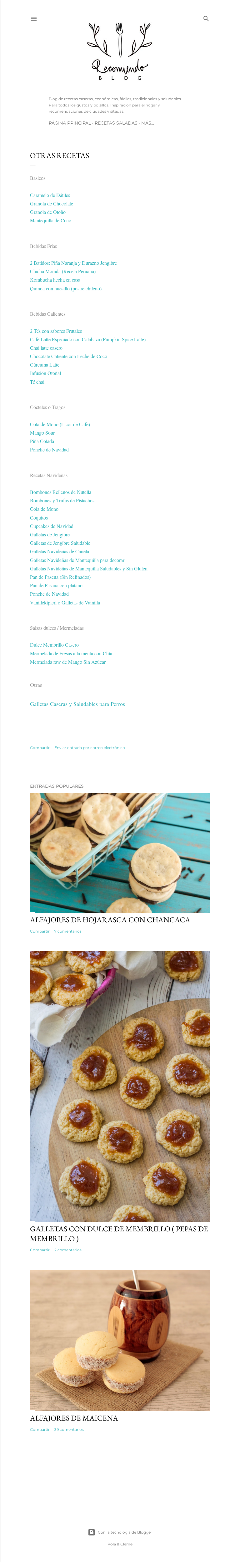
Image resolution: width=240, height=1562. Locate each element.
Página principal (70, 123)
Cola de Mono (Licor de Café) (60, 424)
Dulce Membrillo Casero (54, 644)
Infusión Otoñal (45, 373)
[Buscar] (206, 17)
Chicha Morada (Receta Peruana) (63, 271)
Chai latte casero (46, 347)
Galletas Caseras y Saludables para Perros (77, 703)
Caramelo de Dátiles (50, 195)
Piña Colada (42, 441)
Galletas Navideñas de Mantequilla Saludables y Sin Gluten (89, 568)
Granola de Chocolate (51, 203)
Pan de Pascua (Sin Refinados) (60, 577)
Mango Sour (42, 432)
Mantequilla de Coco (50, 220)
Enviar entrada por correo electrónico (89, 747)
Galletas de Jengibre (50, 534)
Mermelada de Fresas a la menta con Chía (71, 653)
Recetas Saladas (116, 123)
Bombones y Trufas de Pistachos (62, 500)
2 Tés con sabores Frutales (56, 331)
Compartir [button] (40, 747)
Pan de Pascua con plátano (56, 585)
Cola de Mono (44, 508)
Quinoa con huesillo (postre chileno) (66, 288)
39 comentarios (69, 1429)
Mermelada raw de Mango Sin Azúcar (68, 661)
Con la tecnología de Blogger (125, 1532)
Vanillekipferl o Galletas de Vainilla (65, 602)
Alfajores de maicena (74, 1418)
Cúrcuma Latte (44, 364)
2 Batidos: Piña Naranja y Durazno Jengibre (73, 262)
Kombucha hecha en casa (55, 279)
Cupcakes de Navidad (51, 526)
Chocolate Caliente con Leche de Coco (68, 356)
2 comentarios (68, 1250)
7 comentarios (68, 931)
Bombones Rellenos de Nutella (60, 492)
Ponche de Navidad (49, 449)
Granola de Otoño (48, 212)
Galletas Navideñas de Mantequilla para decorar (77, 560)
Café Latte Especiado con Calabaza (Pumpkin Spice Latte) (88, 339)
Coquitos (39, 517)
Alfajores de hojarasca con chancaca (110, 919)
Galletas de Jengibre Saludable (60, 543)
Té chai (37, 381)
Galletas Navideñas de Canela (59, 551)
